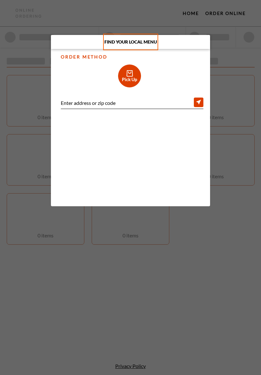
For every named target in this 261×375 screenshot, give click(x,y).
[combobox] (132, 103)
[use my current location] (198, 102)
